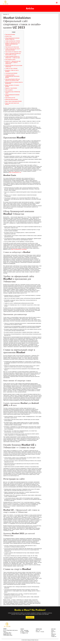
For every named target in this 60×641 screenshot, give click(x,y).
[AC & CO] (5, 2)
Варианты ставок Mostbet (11, 88)
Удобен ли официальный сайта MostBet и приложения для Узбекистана (12, 44)
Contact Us (30, 617)
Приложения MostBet (10, 34)
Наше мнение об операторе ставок (13, 51)
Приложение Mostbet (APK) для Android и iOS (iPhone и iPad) (12, 80)
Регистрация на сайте (10, 59)
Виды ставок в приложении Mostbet (13, 101)
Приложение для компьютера (12, 47)
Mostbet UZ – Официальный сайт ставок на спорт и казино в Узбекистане (13, 62)
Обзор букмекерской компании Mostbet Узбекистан (12, 39)
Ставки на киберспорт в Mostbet (12, 41)
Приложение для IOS (10, 97)
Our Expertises (53, 633)
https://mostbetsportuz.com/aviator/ (19, 249)
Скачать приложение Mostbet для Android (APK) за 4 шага (13, 54)
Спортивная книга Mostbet (11, 73)
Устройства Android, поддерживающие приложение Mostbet (12, 76)
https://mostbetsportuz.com (15, 172)
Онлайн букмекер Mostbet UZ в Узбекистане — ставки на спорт (12, 57)
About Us (53, 631)
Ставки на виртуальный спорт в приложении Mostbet (12, 49)
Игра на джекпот (9, 90)
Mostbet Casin (8, 36)
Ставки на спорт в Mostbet (11, 68)
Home (52, 630)
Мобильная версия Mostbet (11, 99)
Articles (53, 635)
